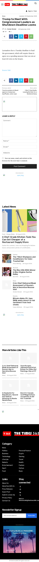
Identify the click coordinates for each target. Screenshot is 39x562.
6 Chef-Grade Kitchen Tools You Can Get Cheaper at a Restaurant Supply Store (19, 239)
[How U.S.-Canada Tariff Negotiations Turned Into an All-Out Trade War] (28, 385)
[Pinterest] (26, 36)
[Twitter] (21, 36)
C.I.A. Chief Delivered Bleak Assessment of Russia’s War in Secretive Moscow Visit (24, 286)
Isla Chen (15, 276)
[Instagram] (20, 489)
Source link (6, 70)
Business (15, 268)
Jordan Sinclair (11, 29)
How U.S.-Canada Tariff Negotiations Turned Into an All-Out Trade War (27, 395)
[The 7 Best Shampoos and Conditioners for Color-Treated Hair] (6, 258)
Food (3, 234)
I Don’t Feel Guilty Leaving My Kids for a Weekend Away (30, 92)
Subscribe (31, 516)
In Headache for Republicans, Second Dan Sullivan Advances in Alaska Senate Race (10, 396)
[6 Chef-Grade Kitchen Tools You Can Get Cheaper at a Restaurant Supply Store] (19, 220)
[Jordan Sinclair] (3, 29)
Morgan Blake (10, 234)
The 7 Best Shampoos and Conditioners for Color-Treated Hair (24, 259)
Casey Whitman (17, 307)
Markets (15, 296)
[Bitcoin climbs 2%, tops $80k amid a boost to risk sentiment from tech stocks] (6, 300)
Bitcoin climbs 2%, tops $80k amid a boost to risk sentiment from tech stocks (24, 301)
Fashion (15, 254)
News (3, 16)
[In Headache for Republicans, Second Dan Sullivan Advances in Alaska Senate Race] (10, 385)
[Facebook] (11, 36)
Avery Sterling (17, 263)
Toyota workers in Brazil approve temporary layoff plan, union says (10, 92)
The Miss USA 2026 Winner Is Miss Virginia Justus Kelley (24, 272)
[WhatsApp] (31, 36)
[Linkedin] (16, 36)
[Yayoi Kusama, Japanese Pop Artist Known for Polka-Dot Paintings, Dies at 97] (28, 358)
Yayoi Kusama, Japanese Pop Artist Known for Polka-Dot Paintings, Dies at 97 (28, 368)
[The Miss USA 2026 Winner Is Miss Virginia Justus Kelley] (6, 271)
